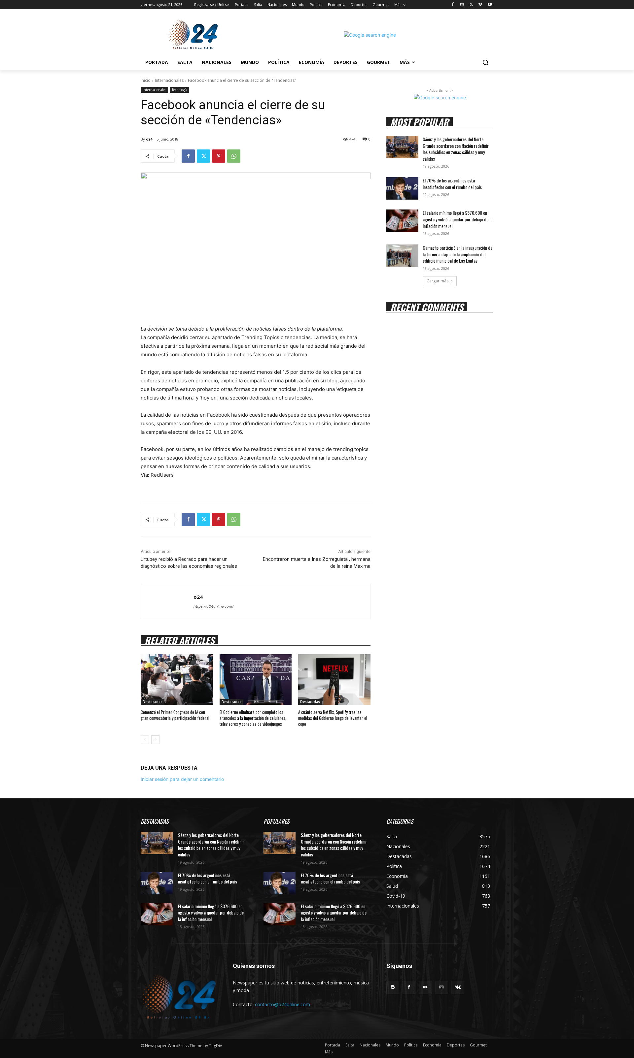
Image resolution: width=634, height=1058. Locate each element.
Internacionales (169, 80)
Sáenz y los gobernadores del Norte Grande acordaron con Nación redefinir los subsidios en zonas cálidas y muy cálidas (456, 149)
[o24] (167, 601)
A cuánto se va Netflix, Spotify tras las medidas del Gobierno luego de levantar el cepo (332, 718)
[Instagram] (462, 5)
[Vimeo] (480, 5)
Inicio (146, 80)
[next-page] (155, 739)
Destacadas (152, 701)
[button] (485, 62)
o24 (149, 139)
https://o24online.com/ (213, 606)
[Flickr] (425, 987)
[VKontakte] (457, 987)
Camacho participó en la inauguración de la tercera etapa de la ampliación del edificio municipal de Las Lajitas (457, 254)
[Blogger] (392, 987)
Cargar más (437, 281)
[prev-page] (145, 739)
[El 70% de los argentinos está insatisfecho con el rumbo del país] (402, 188)
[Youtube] (489, 5)
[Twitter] (471, 5)
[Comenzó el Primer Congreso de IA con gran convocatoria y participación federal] (177, 679)
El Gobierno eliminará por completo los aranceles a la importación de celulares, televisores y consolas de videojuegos (253, 718)
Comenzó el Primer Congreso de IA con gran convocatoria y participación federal (175, 715)
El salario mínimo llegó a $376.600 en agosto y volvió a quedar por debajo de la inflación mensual (457, 219)
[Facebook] (453, 5)
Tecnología (179, 89)
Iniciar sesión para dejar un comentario (182, 779)
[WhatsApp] (233, 156)
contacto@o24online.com (282, 1004)
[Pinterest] (218, 156)
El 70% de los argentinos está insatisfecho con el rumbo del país (452, 183)
